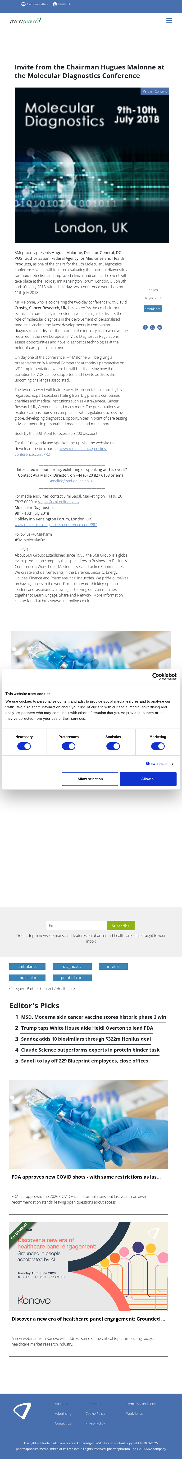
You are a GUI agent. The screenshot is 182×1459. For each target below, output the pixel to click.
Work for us (134, 1413)
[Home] (26, 20)
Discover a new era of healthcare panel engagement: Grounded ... (88, 1319)
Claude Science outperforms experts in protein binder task (90, 1050)
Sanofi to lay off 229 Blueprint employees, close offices (84, 1061)
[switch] (68, 746)
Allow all (148, 779)
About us (61, 1403)
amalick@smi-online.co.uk (72, 481)
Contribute (93, 1403)
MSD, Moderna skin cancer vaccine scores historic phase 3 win (93, 1017)
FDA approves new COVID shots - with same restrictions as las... (86, 1177)
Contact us (63, 1423)
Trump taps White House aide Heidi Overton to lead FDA (87, 1028)
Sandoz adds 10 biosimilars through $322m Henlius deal (86, 1039)
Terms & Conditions (141, 1403)
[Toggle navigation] (171, 20)
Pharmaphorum (22, 1410)
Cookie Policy (95, 1413)
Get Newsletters (37, 4)
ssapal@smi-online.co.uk (58, 501)
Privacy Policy (95, 1423)
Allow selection (90, 779)
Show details (156, 764)
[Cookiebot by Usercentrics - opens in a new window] (156, 676)
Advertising (63, 1413)
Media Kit (64, 4)
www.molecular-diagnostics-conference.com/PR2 (56, 524)
